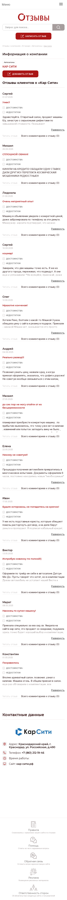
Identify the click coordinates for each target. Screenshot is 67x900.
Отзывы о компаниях (11, 46)
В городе (26, 46)
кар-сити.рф (24, 763)
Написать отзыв (35, 36)
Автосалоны (37, 46)
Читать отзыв (9, 136)
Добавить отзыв (22, 74)
